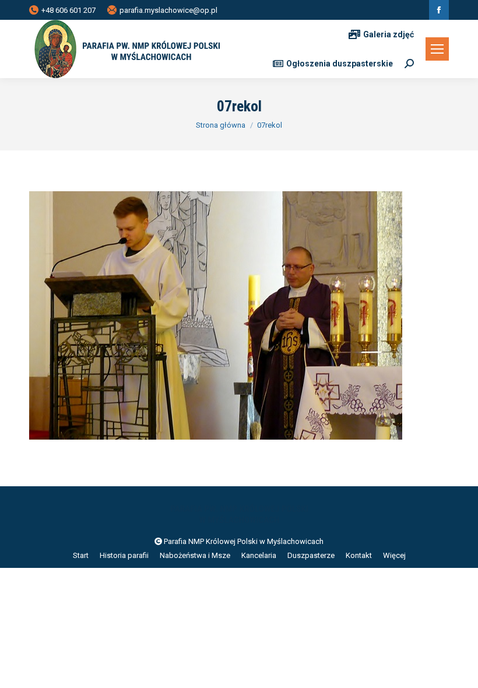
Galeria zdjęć (388, 34)
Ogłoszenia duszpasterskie (339, 63)
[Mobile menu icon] (437, 49)
